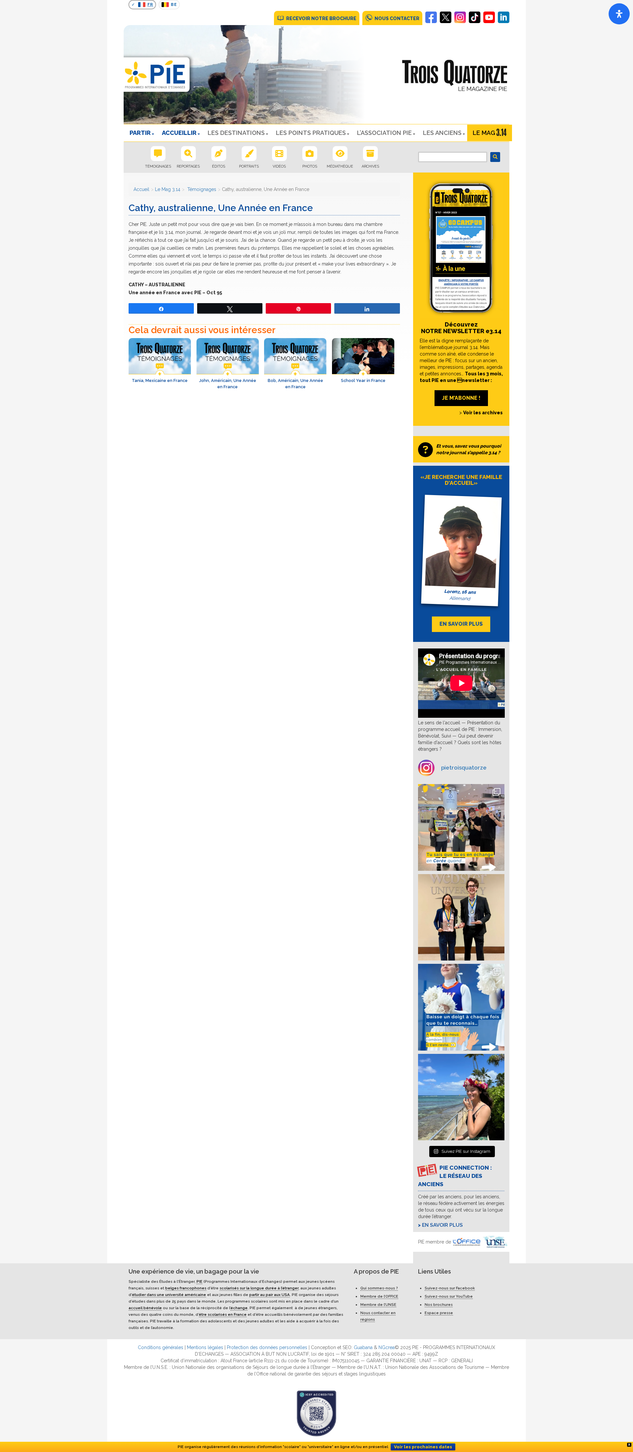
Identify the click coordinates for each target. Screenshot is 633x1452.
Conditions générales (160, 1347)
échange (239, 1308)
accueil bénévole (145, 1308)
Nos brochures (439, 1304)
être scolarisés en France (223, 1314)
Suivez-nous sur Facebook (450, 1288)
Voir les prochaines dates (423, 1446)
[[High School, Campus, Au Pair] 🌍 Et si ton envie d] (461, 1007)
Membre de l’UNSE (378, 1304)
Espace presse (439, 1312)
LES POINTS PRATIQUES (311, 132)
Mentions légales (205, 1347)
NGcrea (386, 1347)
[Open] (619, 13)
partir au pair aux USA (269, 1294)
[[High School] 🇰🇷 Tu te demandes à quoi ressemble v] (461, 827)
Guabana (363, 1347)
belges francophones (185, 1288)
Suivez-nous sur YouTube (449, 1296)
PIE (199, 1281)
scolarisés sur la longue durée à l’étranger (259, 1288)
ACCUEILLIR (179, 132)
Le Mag (484, 132)
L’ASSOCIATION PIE (384, 132)
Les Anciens (442, 132)
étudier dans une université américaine (169, 1294)
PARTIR (140, 132)
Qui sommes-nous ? (379, 1288)
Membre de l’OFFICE (379, 1296)
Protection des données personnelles (267, 1347)
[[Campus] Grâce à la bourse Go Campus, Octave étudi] (461, 917)
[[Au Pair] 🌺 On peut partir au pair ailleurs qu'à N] (461, 1097)
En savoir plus (442, 1225)
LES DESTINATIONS (236, 132)
